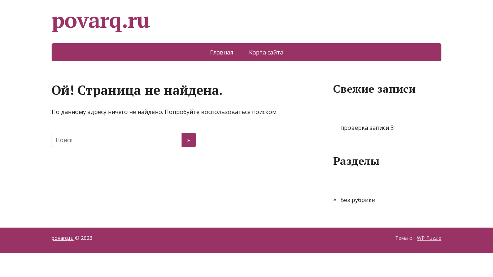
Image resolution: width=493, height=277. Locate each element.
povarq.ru (101, 20)
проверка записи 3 (367, 128)
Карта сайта (266, 52)
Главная (221, 52)
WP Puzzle (429, 237)
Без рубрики (357, 200)
